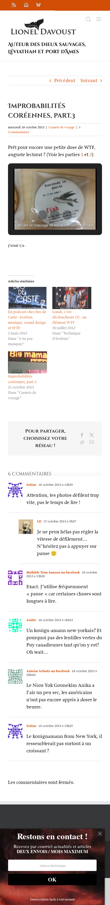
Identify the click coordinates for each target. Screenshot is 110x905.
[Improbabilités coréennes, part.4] (27, 362)
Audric (31, 620)
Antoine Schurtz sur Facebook (48, 671)
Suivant (88, 80)
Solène (31, 485)
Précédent (64, 80)
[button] (43, 215)
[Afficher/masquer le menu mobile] (99, 19)
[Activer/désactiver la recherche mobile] (88, 19)
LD (39, 521)
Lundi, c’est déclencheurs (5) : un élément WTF (69, 317)
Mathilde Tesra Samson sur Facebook (53, 572)
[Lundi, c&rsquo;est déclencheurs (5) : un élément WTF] (71, 298)
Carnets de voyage (61, 127)
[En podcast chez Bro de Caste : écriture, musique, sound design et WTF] (27, 298)
